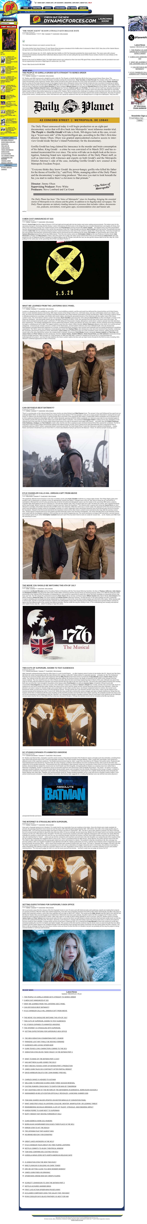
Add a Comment (64, 33)
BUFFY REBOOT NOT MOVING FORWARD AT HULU (43, 1114)
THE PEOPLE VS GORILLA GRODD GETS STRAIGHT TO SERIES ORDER (50, 997)
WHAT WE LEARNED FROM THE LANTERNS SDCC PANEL (44, 1004)
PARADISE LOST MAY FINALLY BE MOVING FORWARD (44, 1042)
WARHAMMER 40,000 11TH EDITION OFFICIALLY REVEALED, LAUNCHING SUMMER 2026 (56, 1093)
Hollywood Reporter (31, 33)
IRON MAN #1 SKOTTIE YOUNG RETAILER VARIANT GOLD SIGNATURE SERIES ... (11, 88)
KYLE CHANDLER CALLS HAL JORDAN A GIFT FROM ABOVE (45, 1011)
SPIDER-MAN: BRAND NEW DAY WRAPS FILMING (42, 1176)
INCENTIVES (4, 144)
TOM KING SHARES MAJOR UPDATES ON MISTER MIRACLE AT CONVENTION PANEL (55, 1100)
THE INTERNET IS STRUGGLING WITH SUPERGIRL (42, 1028)
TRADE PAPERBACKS (7, 149)
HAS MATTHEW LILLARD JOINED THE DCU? (40, 1062)
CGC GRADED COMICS (7, 155)
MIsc (43, 33)
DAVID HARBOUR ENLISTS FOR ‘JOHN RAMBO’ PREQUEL (45, 1073)
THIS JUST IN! (5, 146)
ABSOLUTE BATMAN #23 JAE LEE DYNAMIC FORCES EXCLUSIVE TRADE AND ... (9, 113)
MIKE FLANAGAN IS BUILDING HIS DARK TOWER (42, 1165)
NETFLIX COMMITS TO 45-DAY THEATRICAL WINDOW (44, 1148)
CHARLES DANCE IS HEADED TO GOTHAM (40, 1079)
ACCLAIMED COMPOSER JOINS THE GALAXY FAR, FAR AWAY (47, 1193)
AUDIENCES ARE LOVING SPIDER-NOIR (39, 1045)
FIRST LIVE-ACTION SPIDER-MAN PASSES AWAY (42, 1190)
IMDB (27, 588)
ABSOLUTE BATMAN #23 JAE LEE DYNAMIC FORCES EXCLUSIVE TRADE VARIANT (11, 70)
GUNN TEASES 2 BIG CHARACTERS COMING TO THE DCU (46, 1048)
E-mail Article (56, 33)
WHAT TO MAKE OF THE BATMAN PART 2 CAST (42, 1059)
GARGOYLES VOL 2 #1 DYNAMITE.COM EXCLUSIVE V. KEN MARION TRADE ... (9, 104)
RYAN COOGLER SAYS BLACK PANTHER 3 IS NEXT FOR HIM (47, 1196)
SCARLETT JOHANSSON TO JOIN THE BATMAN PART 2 (45, 1183)
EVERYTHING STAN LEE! (8, 142)
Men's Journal (29, 496)
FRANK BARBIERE (139, 108)
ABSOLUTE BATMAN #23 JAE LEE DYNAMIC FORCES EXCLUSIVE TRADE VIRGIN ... (8, 79)
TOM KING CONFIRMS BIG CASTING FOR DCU (41, 1152)
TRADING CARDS (6, 160)
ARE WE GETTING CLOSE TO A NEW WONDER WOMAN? (45, 1169)
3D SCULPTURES (6, 153)
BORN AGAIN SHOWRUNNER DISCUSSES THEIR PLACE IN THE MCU (49, 1124)
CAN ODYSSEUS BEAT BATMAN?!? (36, 1007)
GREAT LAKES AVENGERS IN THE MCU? (39, 1141)
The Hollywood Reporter (32, 671)
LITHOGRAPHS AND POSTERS (6, 158)
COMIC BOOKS (5, 148)
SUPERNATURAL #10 (8, 52)
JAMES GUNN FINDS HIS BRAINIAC (37, 1172)
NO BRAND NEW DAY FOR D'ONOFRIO (38, 1134)
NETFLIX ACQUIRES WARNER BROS (38, 1186)
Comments (47, 33)
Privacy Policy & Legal (77, 1220)
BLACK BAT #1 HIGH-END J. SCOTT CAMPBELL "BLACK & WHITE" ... (11, 121)
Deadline (28, 75)
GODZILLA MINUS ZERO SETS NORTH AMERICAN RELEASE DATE (48, 1155)
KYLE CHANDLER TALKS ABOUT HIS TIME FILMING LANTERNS (47, 1145)
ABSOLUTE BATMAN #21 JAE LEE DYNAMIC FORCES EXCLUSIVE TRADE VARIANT (11, 60)
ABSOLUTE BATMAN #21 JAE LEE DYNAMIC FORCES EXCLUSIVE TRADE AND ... (9, 130)
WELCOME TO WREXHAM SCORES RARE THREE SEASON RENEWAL (50, 1083)
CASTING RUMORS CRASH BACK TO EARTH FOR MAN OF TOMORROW (50, 1086)
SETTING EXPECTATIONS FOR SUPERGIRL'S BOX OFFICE (46, 1031)
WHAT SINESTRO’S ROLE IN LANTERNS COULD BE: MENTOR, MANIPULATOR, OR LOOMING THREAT (61, 1104)
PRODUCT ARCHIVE (6, 162)
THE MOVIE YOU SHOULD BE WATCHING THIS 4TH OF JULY (45, 1017)
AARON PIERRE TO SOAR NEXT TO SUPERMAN (42, 1110)
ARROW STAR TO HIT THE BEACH (37, 1128)
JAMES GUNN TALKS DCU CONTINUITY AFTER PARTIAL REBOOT (48, 1069)
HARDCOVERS (5, 151)
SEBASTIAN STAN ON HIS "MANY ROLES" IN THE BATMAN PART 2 (49, 1052)
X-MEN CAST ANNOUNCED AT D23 (36, 1000)
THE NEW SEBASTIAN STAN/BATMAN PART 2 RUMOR (44, 1038)
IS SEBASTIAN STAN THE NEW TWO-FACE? (40, 1162)
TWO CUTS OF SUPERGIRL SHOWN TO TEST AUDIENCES (45, 1021)
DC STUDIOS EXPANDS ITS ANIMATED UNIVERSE (42, 1024)
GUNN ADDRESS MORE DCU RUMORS (38, 1121)
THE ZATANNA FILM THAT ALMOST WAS (39, 1131)
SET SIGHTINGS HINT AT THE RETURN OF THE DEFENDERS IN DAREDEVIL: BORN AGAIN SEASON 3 (61, 1090)
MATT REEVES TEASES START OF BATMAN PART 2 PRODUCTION (49, 1066)
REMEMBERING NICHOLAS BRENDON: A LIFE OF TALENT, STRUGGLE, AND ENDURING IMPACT (59, 1107)
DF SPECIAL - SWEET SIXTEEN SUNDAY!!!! (11, 97)
